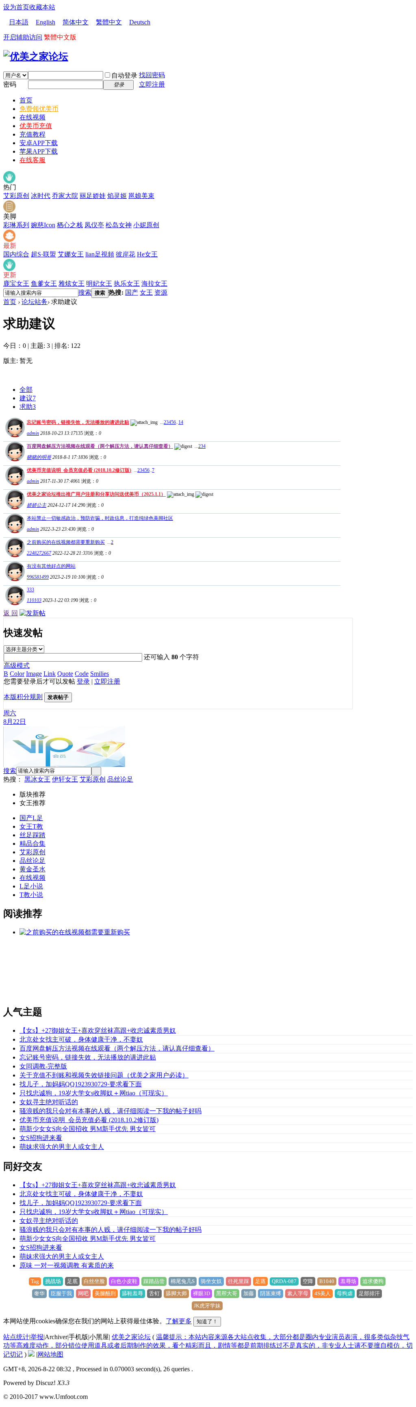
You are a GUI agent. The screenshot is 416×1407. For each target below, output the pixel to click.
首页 (26, 100)
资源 (160, 292)
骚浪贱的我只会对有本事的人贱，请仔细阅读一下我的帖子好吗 (111, 1110)
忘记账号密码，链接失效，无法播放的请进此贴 (78, 422)
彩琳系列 (16, 224)
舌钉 (154, 1293)
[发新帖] (33, 613)
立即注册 (152, 84)
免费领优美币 (39, 108)
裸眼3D (201, 1293)
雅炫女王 (71, 283)
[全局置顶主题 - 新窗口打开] (14, 435)
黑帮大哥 (226, 1293)
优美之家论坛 (131, 1336)
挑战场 (53, 1281)
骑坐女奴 (211, 1281)
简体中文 (76, 22)
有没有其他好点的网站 (51, 566)
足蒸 (260, 1281)
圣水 (39, 869)
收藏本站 (42, 7)
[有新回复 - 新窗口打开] (14, 555)
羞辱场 (348, 1281)
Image (34, 673)
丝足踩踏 (33, 835)
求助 (28, 406)
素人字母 (297, 1293)
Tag (35, 1281)
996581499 (38, 577)
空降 (308, 1281)
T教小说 (31, 894)
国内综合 (16, 254)
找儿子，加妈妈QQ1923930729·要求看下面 (81, 1084)
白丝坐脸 (94, 1281)
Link (49, 673)
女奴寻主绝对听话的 (49, 1102)
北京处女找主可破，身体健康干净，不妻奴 (81, 1039)
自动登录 (124, 75)
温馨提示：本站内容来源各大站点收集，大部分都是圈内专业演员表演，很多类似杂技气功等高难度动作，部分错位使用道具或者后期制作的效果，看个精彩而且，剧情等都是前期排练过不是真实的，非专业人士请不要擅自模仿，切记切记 (208, 1345)
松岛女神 (119, 224)
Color (17, 673)
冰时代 (40, 195)
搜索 (84, 292)
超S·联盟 (43, 254)
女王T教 (31, 826)
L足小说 (31, 886)
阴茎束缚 (270, 1293)
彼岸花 (125, 254)
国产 (131, 292)
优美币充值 (36, 125)
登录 (83, 681)
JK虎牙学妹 (207, 1306)
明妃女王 (99, 283)
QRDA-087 (284, 1281)
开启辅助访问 (22, 37)
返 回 (10, 613)
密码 (9, 84)
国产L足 (31, 817)
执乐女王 (127, 283)
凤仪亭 (94, 224)
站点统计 (16, 1336)
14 (180, 422)
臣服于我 (61, 1293)
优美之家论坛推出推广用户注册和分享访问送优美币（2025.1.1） (96, 494)
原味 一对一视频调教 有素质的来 (67, 1265)
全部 (26, 389)
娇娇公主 (36, 505)
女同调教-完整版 (43, 1066)
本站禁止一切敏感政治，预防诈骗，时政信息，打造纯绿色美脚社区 (100, 518)
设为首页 (16, 7)
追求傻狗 (373, 1281)
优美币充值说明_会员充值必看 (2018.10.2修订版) (79, 470)
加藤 (248, 1293)
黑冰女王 (37, 779)
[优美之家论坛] (35, 56)
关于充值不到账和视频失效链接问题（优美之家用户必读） (104, 1075)
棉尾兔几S (183, 1281)
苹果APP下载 (39, 151)
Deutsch (139, 22)
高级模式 (17, 665)
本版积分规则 (23, 696)
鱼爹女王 (44, 283)
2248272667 (39, 553)
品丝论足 (120, 779)
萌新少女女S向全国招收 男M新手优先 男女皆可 (88, 1128)
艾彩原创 (16, 195)
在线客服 (33, 159)
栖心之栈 (70, 224)
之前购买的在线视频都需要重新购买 (66, 542)
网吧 (83, 1293)
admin (33, 433)
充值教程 (33, 134)
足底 (72, 1281)
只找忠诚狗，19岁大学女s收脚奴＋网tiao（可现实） (94, 1093)
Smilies (99, 673)
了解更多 (179, 1321)
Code (82, 673)
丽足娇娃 (93, 195)
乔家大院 (65, 195)
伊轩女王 (65, 779)
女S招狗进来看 (41, 1137)
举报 (36, 1336)
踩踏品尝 (154, 1281)
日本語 (18, 22)
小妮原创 (146, 224)
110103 (34, 600)
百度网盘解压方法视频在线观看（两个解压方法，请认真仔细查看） (100, 446)
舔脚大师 (176, 1293)
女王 (146, 292)
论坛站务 (35, 301)
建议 (28, 398)
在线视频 (33, 117)
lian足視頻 (99, 254)
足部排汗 (369, 1293)
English (45, 22)
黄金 (26, 869)
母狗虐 (345, 1293)
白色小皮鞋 (124, 1281)
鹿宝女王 (16, 283)
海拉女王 (154, 283)
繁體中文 (109, 22)
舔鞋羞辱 (132, 1293)
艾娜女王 (71, 254)
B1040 (326, 1281)
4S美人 (322, 1293)
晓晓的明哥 (39, 457)
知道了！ (207, 1321)
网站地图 (50, 1354)
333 (30, 590)
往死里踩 (238, 1281)
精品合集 (33, 843)
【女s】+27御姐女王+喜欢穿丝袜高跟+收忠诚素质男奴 (98, 1030)
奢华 (39, 1293)
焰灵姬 (117, 195)
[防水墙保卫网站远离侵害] (31, 1354)
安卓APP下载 (39, 142)
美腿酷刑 (105, 1293)
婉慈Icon (43, 224)
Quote (65, 673)
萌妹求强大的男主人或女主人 (62, 1146)
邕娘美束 (141, 195)
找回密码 (152, 75)
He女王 (147, 254)
